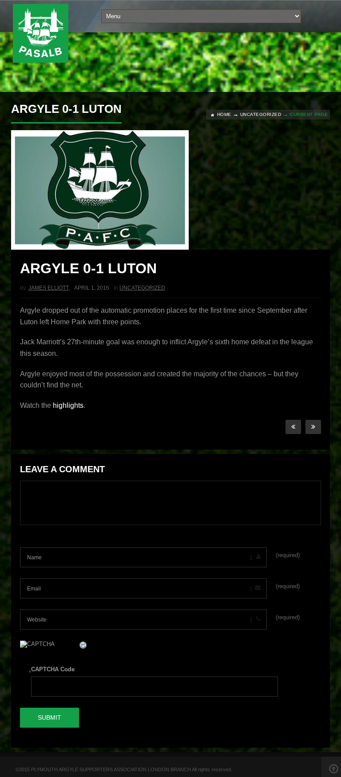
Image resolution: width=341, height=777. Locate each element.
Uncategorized (261, 114)
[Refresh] (83, 646)
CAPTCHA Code (53, 669)
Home (224, 114)
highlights (68, 405)
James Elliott (48, 288)
